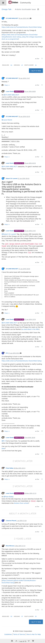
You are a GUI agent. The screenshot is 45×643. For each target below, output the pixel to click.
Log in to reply (36, 70)
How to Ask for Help (34, 634)
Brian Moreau (10, 546)
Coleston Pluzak (11, 520)
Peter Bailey (9, 468)
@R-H (4, 441)
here (3, 448)
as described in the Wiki (30, 329)
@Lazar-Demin (7, 120)
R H (7, 353)
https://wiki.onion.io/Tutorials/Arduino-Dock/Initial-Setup (22, 27)
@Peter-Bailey (8, 497)
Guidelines (8, 634)
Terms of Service (19, 634)
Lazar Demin (10, 91)
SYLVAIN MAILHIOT (12, 18)
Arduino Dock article (21, 503)
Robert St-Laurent (11, 178)
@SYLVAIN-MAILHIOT (11, 95)
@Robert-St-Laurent (9, 234)
